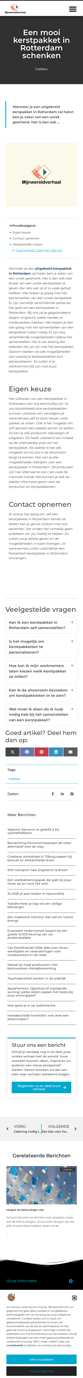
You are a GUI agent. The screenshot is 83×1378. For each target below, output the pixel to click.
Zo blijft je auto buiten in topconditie (35, 894)
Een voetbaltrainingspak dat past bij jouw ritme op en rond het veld (39, 882)
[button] (74, 1298)
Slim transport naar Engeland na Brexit (37, 870)
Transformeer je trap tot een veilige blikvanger (34, 905)
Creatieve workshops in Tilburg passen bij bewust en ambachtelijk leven (39, 858)
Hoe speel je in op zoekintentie (31, 1005)
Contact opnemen (26, 238)
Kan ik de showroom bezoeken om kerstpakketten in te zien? (41, 693)
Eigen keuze (21, 232)
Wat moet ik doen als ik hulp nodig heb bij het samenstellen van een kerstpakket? (41, 714)
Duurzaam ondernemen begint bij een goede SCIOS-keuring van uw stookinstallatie (37, 934)
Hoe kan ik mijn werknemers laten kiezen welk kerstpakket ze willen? (41, 671)
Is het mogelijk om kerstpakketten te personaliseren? (41, 646)
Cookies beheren (42, 1371)
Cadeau (41, 69)
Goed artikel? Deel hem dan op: (39, 250)
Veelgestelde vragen (28, 244)
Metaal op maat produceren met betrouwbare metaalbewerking (32, 966)
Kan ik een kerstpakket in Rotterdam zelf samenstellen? (41, 625)
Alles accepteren (42, 1359)
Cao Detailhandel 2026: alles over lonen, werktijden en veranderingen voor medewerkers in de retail (38, 951)
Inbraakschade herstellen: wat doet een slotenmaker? (38, 1017)
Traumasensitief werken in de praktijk (36, 978)
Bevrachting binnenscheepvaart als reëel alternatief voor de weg (39, 844)
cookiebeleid (14, 1345)
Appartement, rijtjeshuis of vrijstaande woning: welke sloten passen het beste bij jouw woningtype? (40, 992)
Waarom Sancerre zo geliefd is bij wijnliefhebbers (33, 831)
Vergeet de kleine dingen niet (25, 1209)
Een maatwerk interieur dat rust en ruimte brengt (40, 919)
